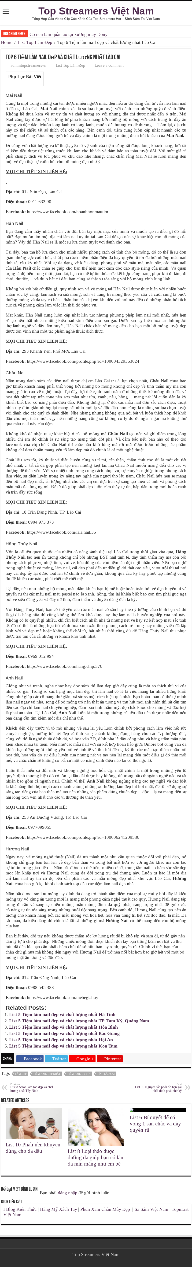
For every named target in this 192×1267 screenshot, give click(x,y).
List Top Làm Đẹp (35, 42)
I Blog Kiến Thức (20, 1209)
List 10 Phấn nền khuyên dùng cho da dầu (33, 1148)
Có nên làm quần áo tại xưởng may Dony (68, 34)
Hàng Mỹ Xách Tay (58, 1209)
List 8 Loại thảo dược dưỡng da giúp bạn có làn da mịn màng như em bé (95, 1157)
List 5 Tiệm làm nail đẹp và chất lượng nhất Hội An (61, 1039)
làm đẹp (20, 1073)
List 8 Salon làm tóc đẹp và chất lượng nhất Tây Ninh (31, 1088)
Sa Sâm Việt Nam (151, 1209)
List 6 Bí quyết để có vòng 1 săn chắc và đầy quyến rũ (155, 1123)
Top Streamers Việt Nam (96, 11)
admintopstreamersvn (28, 65)
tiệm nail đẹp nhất (46, 1073)
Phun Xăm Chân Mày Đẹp (105, 1209)
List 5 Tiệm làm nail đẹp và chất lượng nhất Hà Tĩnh (62, 1014)
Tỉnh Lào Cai (106, 1073)
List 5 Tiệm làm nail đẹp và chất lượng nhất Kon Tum (63, 1045)
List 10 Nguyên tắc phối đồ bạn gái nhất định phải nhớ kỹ (158, 1088)
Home (6, 42)
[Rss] (96, 1260)
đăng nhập (67, 1192)
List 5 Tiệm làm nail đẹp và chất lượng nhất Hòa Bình (63, 1027)
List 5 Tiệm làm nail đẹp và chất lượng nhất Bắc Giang (64, 1033)
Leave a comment (109, 65)
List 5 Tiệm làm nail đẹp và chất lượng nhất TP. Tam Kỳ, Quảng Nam (79, 1020)
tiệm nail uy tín (78, 1073)
